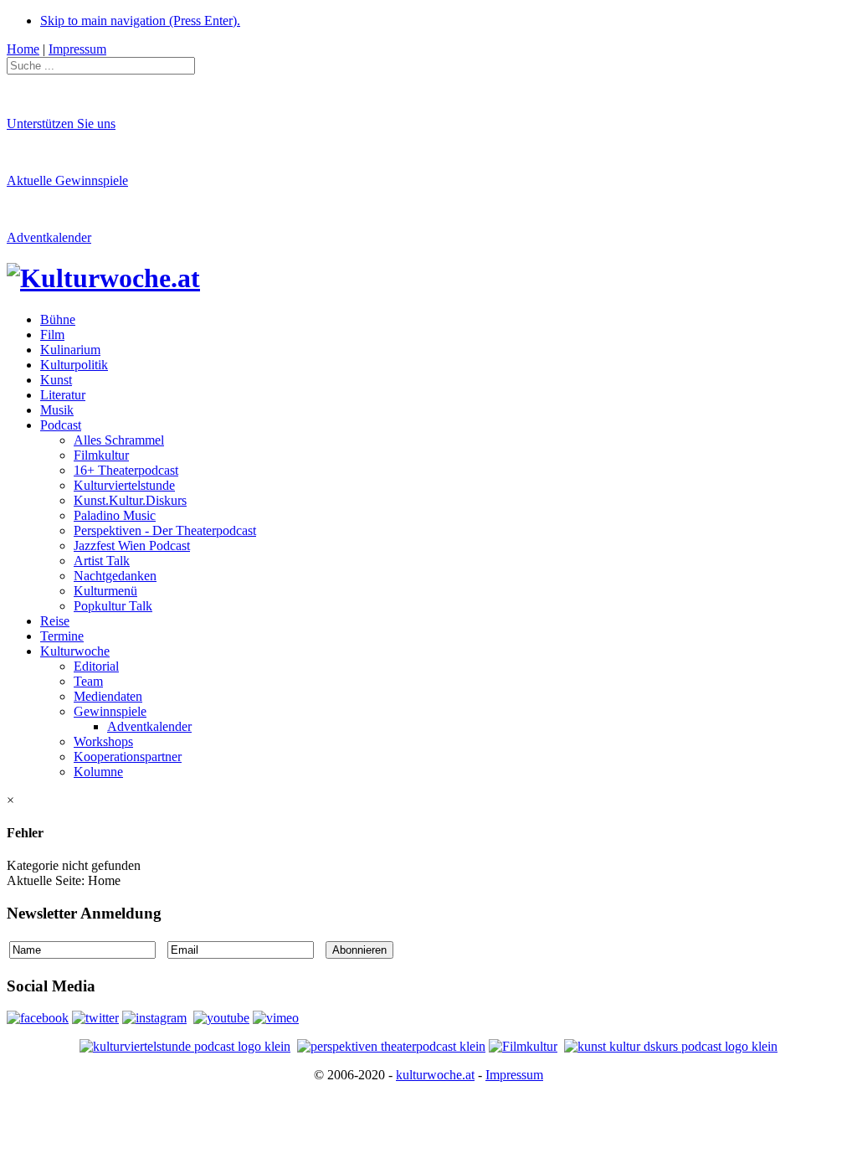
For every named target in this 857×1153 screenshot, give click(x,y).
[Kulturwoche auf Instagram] (154, 1018)
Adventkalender (49, 237)
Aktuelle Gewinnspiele (67, 180)
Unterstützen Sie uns (61, 123)
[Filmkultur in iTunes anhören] (523, 1046)
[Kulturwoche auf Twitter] (95, 1018)
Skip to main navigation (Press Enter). (140, 20)
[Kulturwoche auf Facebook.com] (38, 1018)
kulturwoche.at (435, 1075)
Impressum (514, 1075)
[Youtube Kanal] (276, 1018)
